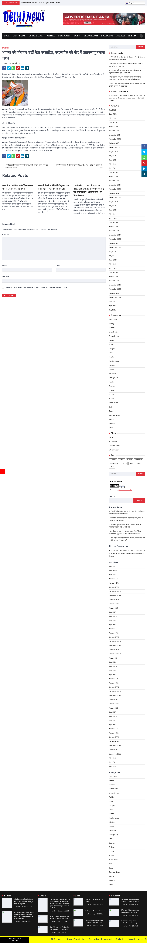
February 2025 (114, 176)
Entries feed (113, 441)
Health (58, 3)
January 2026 (114, 131)
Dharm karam (91, 36)
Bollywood (107, 36)
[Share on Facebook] (4, 68)
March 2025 (113, 172)
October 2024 (114, 193)
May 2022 (112, 301)
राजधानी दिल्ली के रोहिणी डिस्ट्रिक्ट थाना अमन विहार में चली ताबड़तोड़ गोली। (53, 187)
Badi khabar (19, 36)
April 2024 (112, 218)
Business (120, 36)
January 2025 (114, 181)
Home (7, 36)
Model (111, 369)
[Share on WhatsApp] (13, 68)
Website (5, 276)
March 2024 (113, 222)
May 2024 (112, 214)
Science (111, 386)
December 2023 (115, 235)
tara (5, 63)
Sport (131, 463)
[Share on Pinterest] (18, 68)
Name (5, 265)
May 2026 (112, 118)
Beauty (111, 324)
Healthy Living (114, 361)
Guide (52, 3)
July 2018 (112, 310)
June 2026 (113, 114)
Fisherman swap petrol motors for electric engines (130, 922)
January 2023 (114, 281)
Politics (51, 36)
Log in (111, 437)
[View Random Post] (122, 3)
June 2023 (113, 260)
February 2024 (114, 226)
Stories (111, 399)
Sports (77, 36)
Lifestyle (112, 365)
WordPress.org (114, 450)
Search (112, 496)
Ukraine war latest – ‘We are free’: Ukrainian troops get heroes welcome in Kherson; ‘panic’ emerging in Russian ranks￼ (60, 903)
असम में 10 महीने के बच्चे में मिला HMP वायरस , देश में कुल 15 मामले (17, 187)
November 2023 (115, 239)
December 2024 (115, 185)
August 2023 (113, 251)
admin (18, 906)
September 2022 (115, 297)
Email (58, 265)
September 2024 (115, 197)
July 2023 (112, 256)
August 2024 (113, 201)
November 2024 (115, 189)
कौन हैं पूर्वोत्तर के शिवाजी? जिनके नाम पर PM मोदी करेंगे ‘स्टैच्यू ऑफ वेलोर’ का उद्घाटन (24, 901)
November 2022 (115, 289)
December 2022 (115, 285)
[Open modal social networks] (27, 68)
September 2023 (115, 247)
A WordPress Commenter (118, 95)
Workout (112, 424)
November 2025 (115, 139)
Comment (6, 234)
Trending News (114, 415)
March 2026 (113, 122)
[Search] (141, 36)
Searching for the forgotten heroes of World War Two (59, 917)
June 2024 (113, 210)
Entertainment (26, 3)
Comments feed (114, 446)
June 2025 (113, 160)
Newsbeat (112, 374)
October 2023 (114, 243)
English (131, 3)
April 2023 (112, 268)
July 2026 (112, 110)
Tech (110, 407)
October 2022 (114, 293)
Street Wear (113, 403)
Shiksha (132, 36)
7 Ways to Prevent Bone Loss (95, 911)
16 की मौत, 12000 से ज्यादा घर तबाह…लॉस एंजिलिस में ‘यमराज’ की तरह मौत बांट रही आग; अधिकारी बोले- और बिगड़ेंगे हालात (89, 190)
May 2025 (112, 164)
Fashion (35, 3)
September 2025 (115, 147)
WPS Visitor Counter (125, 489)
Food (40, 3)
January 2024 (114, 231)
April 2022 (112, 306)
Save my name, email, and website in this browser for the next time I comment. (37, 287)
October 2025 (114, 143)
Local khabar (36, 36)
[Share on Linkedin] (22, 68)
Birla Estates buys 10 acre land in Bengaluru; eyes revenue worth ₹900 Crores (127, 98)
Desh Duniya (64, 36)
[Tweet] (9, 68)
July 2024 (112, 206)
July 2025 (112, 156)
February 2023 (114, 276)
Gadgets (46, 3)
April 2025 (112, 168)
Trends (111, 419)
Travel (111, 411)
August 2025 (113, 151)
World (111, 428)
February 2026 (114, 126)
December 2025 (115, 135)
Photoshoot (114, 463)
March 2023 (113, 272)
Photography (113, 378)
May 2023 (112, 264)
